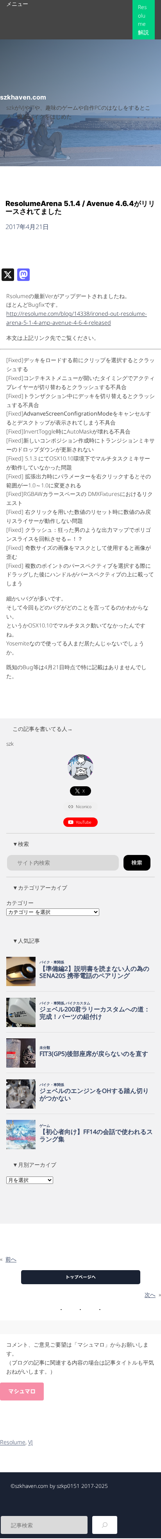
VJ (30, 1442)
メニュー (17, 3)
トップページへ (81, 1277)
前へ (10, 1259)
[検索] (104, 1525)
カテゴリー (20, 902)
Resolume (12, 1442)
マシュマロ (22, 1391)
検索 (136, 862)
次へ (150, 1294)
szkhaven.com (23, 97)
